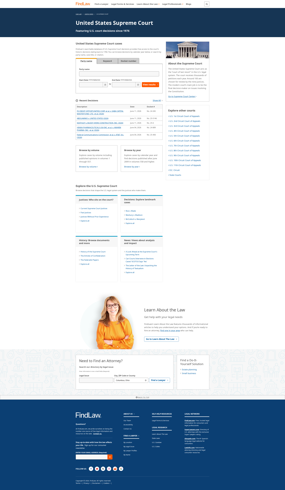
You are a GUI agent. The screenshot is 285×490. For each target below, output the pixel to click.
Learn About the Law (160, 434)
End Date (122, 80)
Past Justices (86, 212)
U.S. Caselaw (156, 442)
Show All (157, 100)
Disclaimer (96, 483)
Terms (78, 483)
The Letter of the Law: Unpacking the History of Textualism (141, 267)
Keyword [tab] (107, 61)
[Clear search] (145, 380)
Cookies (106, 483)
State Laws (156, 438)
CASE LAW (78, 14)
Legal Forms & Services (160, 420)
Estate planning (189, 369)
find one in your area (170, 330)
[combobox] (96, 380)
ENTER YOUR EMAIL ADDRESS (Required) (91, 452)
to (110, 84)
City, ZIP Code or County (124, 375)
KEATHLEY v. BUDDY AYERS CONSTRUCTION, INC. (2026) (100, 123)
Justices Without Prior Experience (95, 216)
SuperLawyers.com (192, 429)
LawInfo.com (190, 448)
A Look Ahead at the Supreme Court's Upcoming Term (141, 253)
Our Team (127, 420)
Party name (84, 69)
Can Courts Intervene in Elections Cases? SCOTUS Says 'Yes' (140, 260)
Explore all (85, 221)
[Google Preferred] (121, 469)
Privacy (86, 483)
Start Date (89, 80)
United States (89, 14)
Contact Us (128, 429)
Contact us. (97, 434)
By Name (127, 455)
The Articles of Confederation (93, 256)
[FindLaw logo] (84, 4)
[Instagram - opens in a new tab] (109, 469)
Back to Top (143, 397)
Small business (189, 373)
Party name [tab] (86, 61)
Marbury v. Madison (134, 215)
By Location (128, 442)
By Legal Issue (129, 446)
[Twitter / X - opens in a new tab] (103, 469)
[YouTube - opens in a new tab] (97, 469)
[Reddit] (115, 469)
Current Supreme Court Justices (94, 208)
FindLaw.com (190, 420)
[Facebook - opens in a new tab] (91, 469)
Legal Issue (84, 375)
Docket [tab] (128, 61)
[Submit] (109, 456)
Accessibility (128, 425)
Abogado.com (190, 439)
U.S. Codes (156, 446)
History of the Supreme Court (93, 251)
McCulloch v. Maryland (135, 219)
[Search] (206, 3)
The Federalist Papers (90, 260)
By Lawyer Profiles (130, 451)
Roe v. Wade (131, 211)
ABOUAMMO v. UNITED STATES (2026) (92, 118)
